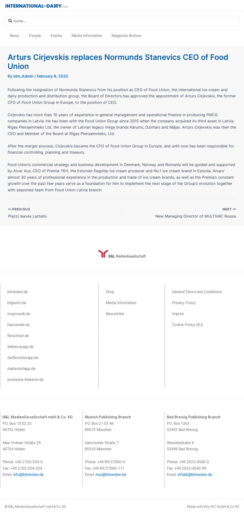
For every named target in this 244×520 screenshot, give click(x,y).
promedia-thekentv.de (25, 379)
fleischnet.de (18, 335)
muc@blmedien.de (111, 474)
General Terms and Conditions (197, 292)
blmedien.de (17, 292)
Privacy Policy (184, 303)
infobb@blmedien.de (195, 474)
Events (56, 35)
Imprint (178, 314)
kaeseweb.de (18, 324)
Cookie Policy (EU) (187, 324)
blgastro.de (16, 303)
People (35, 35)
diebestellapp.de (21, 368)
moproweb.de (18, 314)
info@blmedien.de (28, 474)
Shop (110, 292)
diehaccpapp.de (20, 346)
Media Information (86, 35)
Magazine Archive (126, 35)
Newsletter (115, 314)
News (14, 35)
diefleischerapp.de (22, 357)
